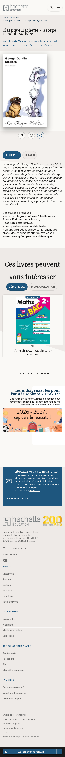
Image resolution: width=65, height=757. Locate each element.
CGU (5, 732)
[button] (28, 45)
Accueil (6, 17)
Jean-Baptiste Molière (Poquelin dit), (23, 41)
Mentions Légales (11, 723)
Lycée (16, 17)
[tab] (12, 155)
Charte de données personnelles (19, 719)
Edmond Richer (51, 41)
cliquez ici (35, 490)
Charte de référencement (15, 715)
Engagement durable (13, 728)
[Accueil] (16, 7)
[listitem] (5, 560)
